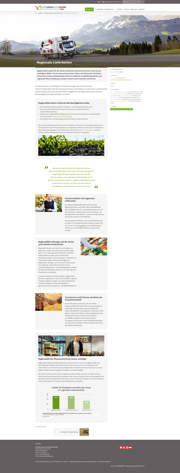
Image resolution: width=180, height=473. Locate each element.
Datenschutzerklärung (75, 461)
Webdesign (129, 466)
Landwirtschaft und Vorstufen (122, 109)
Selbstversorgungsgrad (86, 130)
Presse (126, 9)
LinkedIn (108, 2)
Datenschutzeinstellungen (89, 461)
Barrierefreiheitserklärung (104, 461)
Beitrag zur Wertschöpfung (62, 116)
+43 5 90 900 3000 (44, 454)
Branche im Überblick (105, 9)
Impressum (65, 461)
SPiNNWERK (120, 466)
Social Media (136, 466)
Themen (120, 9)
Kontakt (117, 2)
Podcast (100, 2)
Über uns (133, 9)
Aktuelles (89, 9)
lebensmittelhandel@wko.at (123, 80)
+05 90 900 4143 (120, 78)
